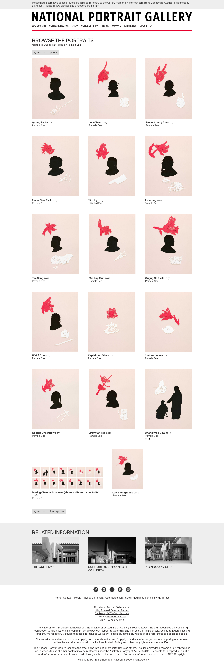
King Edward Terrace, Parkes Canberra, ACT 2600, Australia (112, 612)
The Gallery (89, 26)
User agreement (114, 597)
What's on (39, 26)
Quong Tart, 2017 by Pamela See (62, 44)
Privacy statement (93, 597)
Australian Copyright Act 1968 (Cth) (130, 651)
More (143, 26)
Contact (67, 597)
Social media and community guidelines (147, 597)
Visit (75, 26)
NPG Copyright (177, 654)
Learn (105, 26)
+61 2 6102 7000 (116, 616)
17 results (39, 52)
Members (130, 26)
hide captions (56, 511)
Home (58, 597)
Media (77, 597)
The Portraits (59, 26)
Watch (116, 26)
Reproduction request (109, 654)
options (53, 52)
